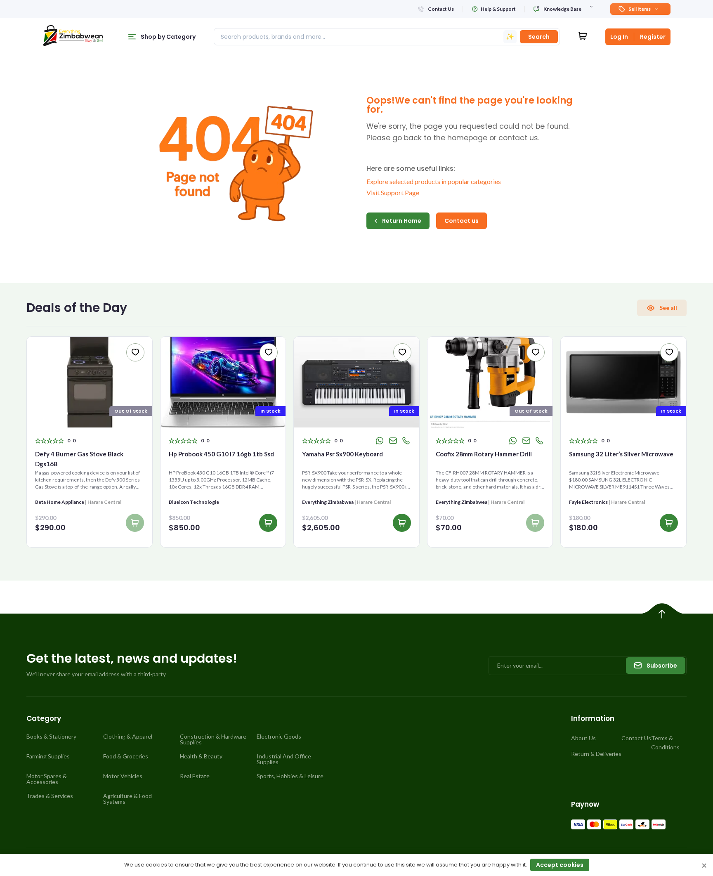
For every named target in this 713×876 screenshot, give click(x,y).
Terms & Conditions (665, 742)
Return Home (401, 221)
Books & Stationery (51, 736)
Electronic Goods (279, 736)
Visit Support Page (392, 192)
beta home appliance (59, 502)
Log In (619, 37)
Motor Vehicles (122, 776)
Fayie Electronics (588, 502)
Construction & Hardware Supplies (213, 739)
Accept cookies (559, 865)
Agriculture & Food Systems (127, 799)
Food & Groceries (125, 756)
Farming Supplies (48, 756)
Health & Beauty (201, 756)
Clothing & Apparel (127, 736)
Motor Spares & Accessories (46, 779)
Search (539, 37)
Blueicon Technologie (194, 502)
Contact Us (636, 737)
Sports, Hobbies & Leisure (290, 776)
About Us (583, 737)
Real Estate (195, 776)
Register (653, 37)
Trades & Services (49, 796)
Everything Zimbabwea (328, 502)
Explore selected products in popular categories (433, 181)
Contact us (461, 221)
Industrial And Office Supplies (284, 759)
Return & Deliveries (596, 753)
